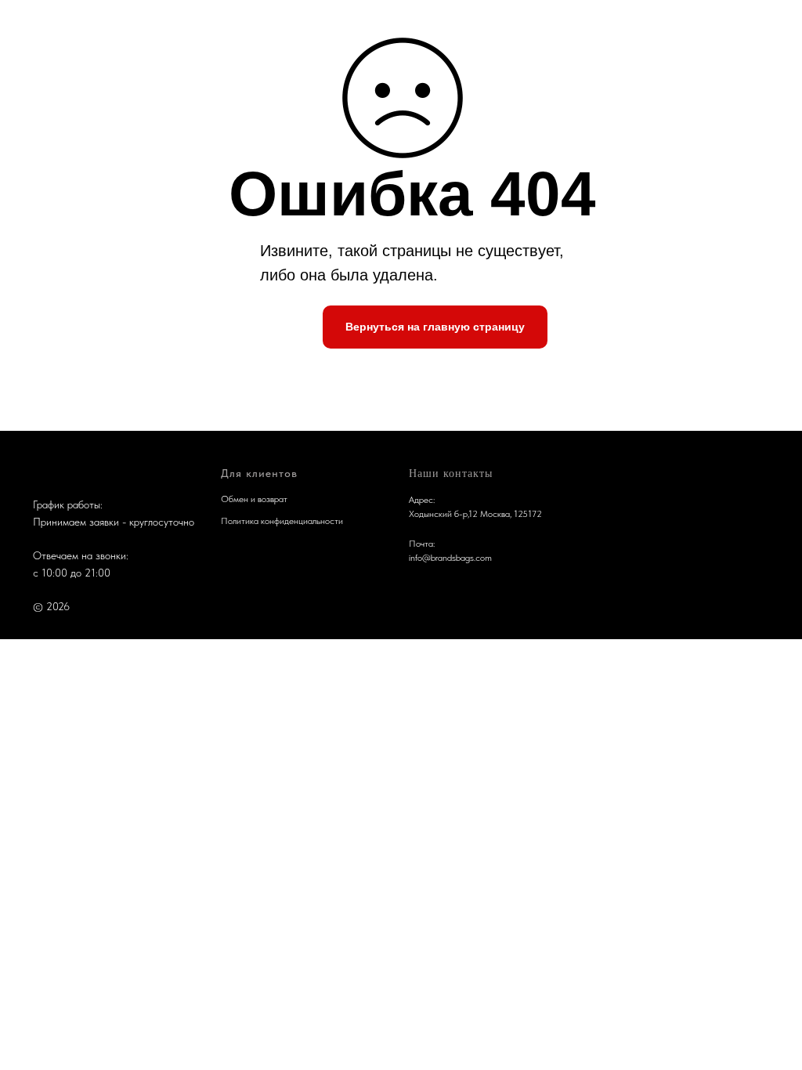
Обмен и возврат (254, 498)
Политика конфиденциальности (282, 520)
